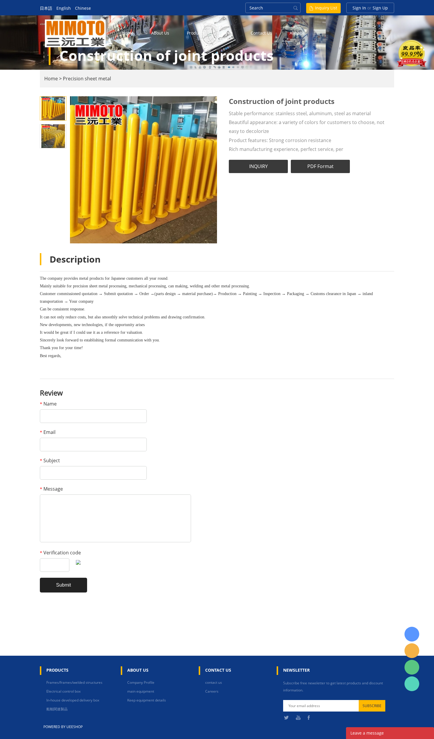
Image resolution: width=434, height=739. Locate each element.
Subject (50, 460)
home (127, 33)
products (195, 33)
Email (48, 432)
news (227, 33)
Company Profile (140, 682)
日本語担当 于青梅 (411, 634)
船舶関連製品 (57, 709)
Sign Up (380, 8)
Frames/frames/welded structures (74, 682)
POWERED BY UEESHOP (63, 726)
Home (51, 78)
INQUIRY (258, 166)
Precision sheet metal (87, 78)
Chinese (83, 8)
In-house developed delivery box (72, 700)
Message (51, 489)
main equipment (140, 691)
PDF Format (320, 166)
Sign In (359, 8)
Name (48, 404)
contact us (261, 33)
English (63, 8)
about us (160, 33)
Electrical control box (63, 691)
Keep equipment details (146, 700)
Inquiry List (326, 8)
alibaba (297, 33)
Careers (211, 691)
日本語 (46, 8)
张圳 (411, 683)
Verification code (60, 552)
